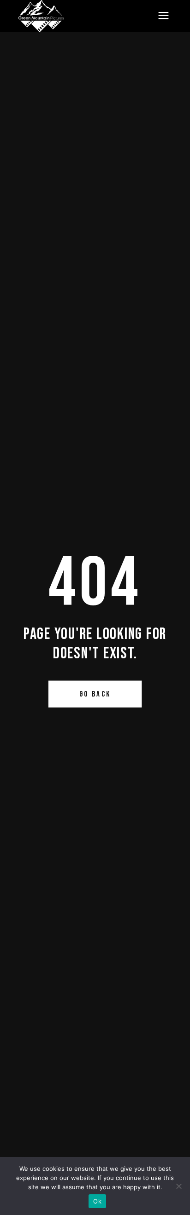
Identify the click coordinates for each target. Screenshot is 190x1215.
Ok (97, 1201)
